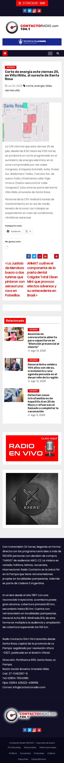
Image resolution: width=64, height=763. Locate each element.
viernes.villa (12, 90)
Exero (52, 742)
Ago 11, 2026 (38, 415)
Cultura (51, 753)
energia (39, 86)
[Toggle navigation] (50, 53)
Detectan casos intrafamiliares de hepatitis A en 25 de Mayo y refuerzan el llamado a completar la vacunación (43, 403)
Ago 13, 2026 (38, 350)
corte (29, 86)
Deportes (23, 759)
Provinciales (14, 747)
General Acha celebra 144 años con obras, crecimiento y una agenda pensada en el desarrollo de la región (43, 371)
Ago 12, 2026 (38, 381)
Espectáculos (39, 759)
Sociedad (11, 67)
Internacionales (48, 747)
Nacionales (30, 747)
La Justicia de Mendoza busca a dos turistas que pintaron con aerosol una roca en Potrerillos (15, 279)
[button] (58, 53)
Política (13, 753)
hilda (48, 86)
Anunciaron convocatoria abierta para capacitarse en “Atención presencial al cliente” (43, 340)
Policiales (39, 753)
